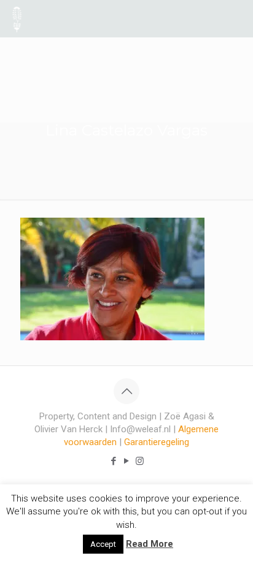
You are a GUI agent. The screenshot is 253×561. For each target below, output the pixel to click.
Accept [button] (103, 544)
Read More (149, 543)
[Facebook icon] (114, 461)
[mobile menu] (236, 18)
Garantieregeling (156, 442)
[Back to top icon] (126, 391)
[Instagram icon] (139, 461)
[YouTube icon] (126, 461)
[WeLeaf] (17, 18)
